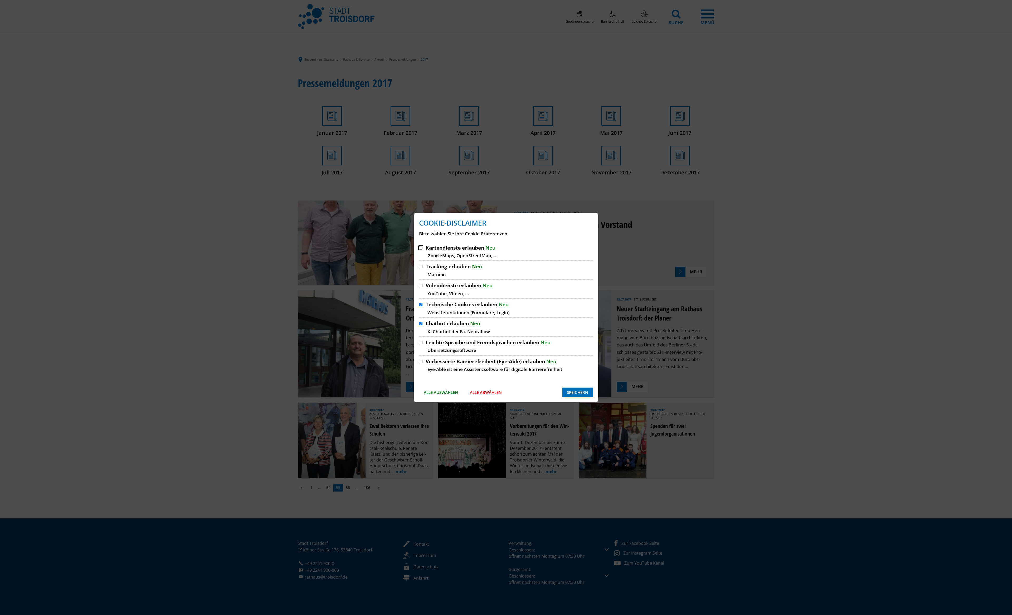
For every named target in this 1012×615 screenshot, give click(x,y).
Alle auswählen (441, 392)
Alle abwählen (486, 392)
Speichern (577, 392)
